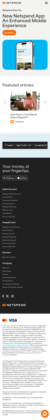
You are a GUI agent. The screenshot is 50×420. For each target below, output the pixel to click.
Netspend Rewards (9, 207)
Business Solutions (9, 277)
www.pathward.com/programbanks (15, 345)
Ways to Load (7, 210)
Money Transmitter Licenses (12, 287)
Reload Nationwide (9, 240)
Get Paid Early (7, 197)
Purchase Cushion (9, 243)
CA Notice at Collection (11, 284)
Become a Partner (9, 257)
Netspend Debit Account (11, 194)
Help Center (6, 271)
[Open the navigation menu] (46, 2)
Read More (9, 33)
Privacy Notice (7, 281)
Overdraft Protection (10, 200)
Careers (5, 274)
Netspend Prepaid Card (11, 227)
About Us (5, 268)
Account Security (8, 216)
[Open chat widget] (45, 414)
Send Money (7, 213)
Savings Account (8, 204)
